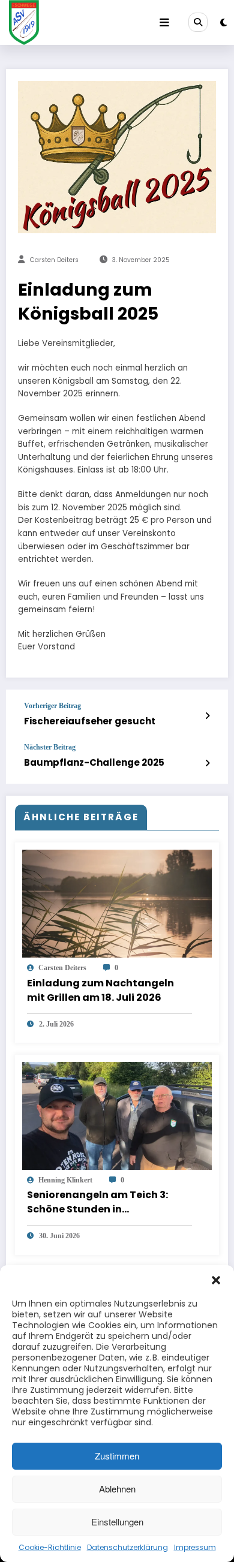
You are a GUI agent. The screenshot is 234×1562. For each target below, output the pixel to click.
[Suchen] (198, 22)
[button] (216, 1280)
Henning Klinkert (65, 1180)
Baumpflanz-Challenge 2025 (94, 762)
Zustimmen (117, 1455)
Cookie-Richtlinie (50, 1547)
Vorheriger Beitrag (52, 706)
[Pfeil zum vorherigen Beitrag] (207, 716)
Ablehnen (117, 1488)
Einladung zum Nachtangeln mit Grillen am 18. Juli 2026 (100, 990)
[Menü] (164, 23)
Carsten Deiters (54, 259)
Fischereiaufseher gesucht (89, 721)
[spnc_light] (223, 22)
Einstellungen (117, 1521)
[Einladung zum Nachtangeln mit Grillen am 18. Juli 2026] (117, 903)
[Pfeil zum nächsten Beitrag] (207, 763)
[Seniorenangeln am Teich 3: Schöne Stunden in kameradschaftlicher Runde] (117, 1115)
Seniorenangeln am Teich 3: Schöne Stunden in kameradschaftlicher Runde (100, 1203)
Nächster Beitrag (50, 747)
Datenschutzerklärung (127, 1547)
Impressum (195, 1547)
